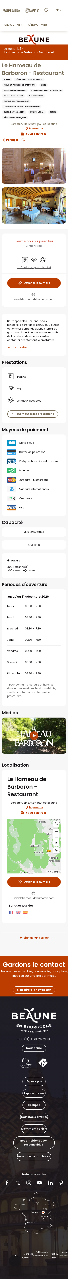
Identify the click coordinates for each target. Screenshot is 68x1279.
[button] (59, 10)
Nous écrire (34, 1048)
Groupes (34, 1105)
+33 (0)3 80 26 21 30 (34, 1039)
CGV (16, 1255)
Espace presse (34, 1093)
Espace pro (34, 1081)
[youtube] (34, 735)
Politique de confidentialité (40, 1254)
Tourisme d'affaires (34, 1117)
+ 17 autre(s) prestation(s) (34, 267)
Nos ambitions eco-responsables (33, 1142)
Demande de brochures (33, 1156)
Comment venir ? (34, 1128)
